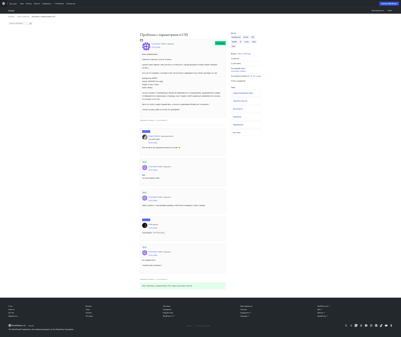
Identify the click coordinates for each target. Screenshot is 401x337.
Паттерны (89, 316)
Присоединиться (246, 306)
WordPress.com (323, 306)
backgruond (236, 37)
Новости (11, 309)
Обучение (166, 306)
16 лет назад (156, 47)
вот (143, 175)
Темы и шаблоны (23, 16)
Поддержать (245, 313)
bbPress (321, 313)
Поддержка (167, 309)
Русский (31, 326)
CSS (252, 37)
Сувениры (244, 316)
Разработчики (168, 313)
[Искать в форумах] (31, 23)
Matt (319, 309)
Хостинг (11, 313)
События (243, 309)
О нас (10, 306)
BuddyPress (322, 316)
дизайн (234, 42)
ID (240, 42)
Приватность (13, 316)
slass (233, 46)
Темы (88, 309)
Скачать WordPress (389, 3)
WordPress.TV (169, 316)
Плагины (89, 313)
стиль (246, 42)
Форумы (11, 10)
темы (254, 42)
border (245, 37)
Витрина (89, 306)
